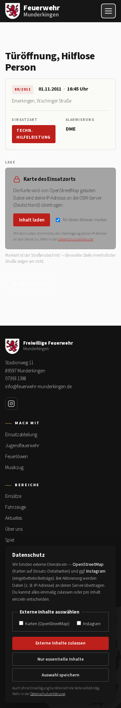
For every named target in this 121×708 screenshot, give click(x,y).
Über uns (13, 529)
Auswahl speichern (60, 675)
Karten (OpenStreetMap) (46, 623)
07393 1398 (15, 378)
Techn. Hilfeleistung (33, 134)
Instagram (91, 623)
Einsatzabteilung (21, 434)
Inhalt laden (32, 220)
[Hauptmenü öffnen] (108, 11)
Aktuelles (13, 518)
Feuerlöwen (16, 456)
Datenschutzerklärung (75, 239)
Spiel (9, 540)
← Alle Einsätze (30, 283)
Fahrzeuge (15, 507)
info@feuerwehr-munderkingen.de (38, 386)
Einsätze (13, 496)
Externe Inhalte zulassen (60, 643)
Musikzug (14, 467)
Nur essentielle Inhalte (60, 659)
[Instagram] (11, 404)
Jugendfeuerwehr (22, 445)
